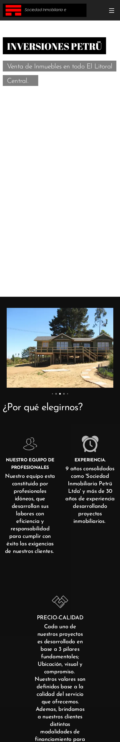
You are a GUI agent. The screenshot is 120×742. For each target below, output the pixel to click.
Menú (111, 10)
